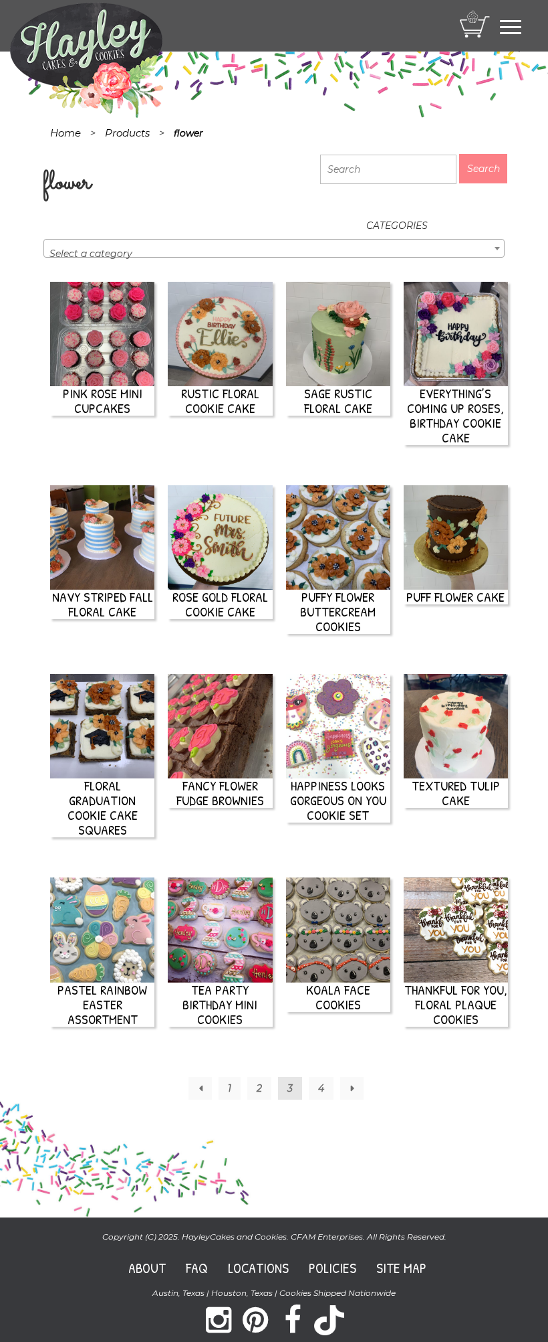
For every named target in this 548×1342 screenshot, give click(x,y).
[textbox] (274, 254)
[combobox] (274, 248)
